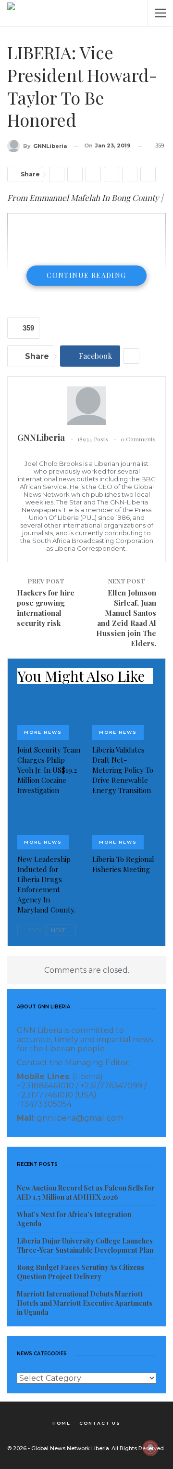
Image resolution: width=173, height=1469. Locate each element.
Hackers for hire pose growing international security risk (45, 608)
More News (43, 732)
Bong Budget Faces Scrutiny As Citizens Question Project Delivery (80, 1272)
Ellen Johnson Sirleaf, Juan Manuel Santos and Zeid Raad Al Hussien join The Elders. (126, 618)
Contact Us (100, 1423)
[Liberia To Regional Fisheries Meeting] (124, 827)
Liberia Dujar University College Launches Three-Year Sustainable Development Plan (85, 1245)
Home (61, 1423)
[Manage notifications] (150, 1448)
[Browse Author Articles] (86, 405)
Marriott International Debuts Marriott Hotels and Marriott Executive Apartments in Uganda (84, 1303)
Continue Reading (86, 275)
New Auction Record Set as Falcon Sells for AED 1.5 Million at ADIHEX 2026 (86, 1192)
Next (59, 930)
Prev (34, 930)
